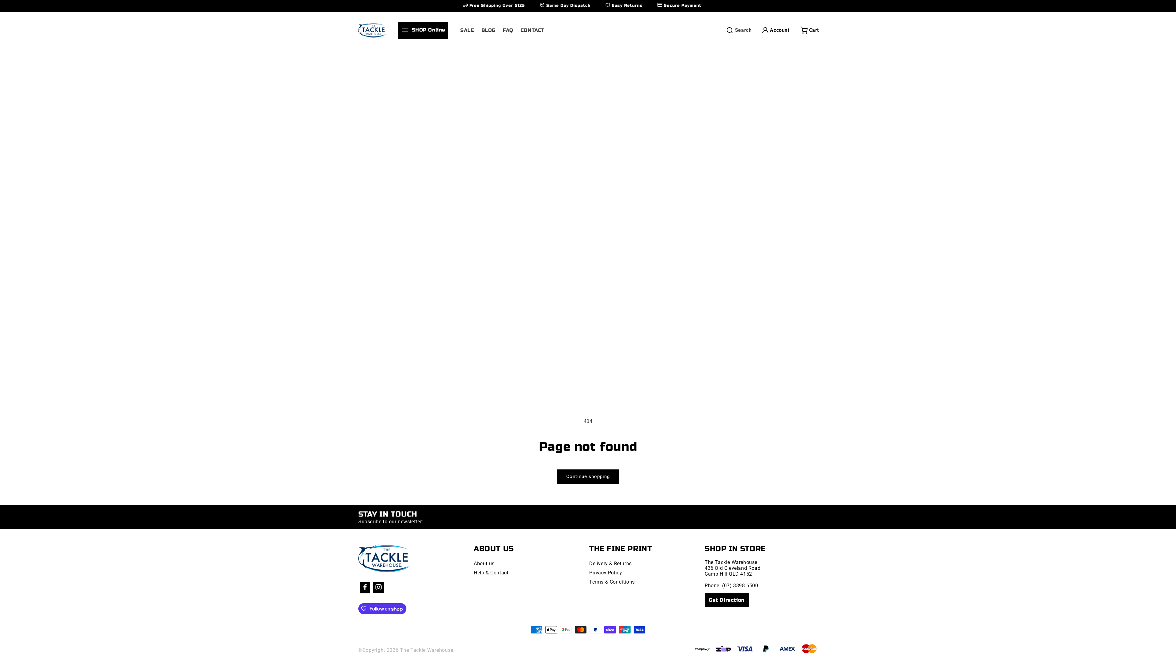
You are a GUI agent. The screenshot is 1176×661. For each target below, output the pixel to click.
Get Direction (726, 600)
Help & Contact (491, 573)
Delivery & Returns (610, 563)
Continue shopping (588, 476)
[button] (425, 30)
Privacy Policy (605, 573)
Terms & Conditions (612, 582)
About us (484, 563)
